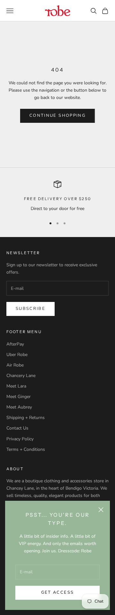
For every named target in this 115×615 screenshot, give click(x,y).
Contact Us (17, 428)
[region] (57, 196)
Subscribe (30, 308)
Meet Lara (16, 386)
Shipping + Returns (25, 418)
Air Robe (15, 365)
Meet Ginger (18, 397)
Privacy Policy (20, 439)
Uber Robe (16, 355)
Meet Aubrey (19, 407)
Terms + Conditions (25, 449)
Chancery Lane (20, 376)
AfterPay (15, 344)
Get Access (57, 592)
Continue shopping (57, 115)
